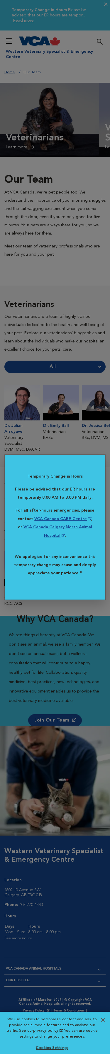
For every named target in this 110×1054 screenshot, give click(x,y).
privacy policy (47, 1031)
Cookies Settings (52, 1048)
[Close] (103, 1020)
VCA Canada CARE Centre (60, 519)
